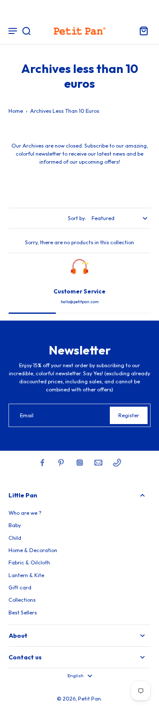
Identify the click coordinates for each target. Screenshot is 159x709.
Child (14, 537)
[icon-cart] (141, 30)
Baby (14, 525)
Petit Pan (89, 698)
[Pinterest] (61, 462)
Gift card (19, 587)
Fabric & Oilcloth (29, 562)
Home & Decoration (32, 550)
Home (15, 110)
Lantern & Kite (26, 575)
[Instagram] (79, 462)
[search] (26, 30)
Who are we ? (25, 512)
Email (26, 415)
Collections (22, 599)
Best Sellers (22, 612)
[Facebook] (42, 462)
